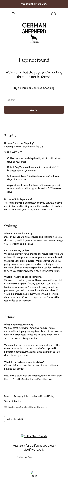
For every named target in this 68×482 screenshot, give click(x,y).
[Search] (13, 14)
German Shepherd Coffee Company (29, 407)
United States (16, 419)
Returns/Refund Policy (43, 396)
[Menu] (6, 14)
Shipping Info (21, 396)
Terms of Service (12, 401)
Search (34, 109)
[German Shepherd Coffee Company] (34, 33)
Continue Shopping (43, 88)
